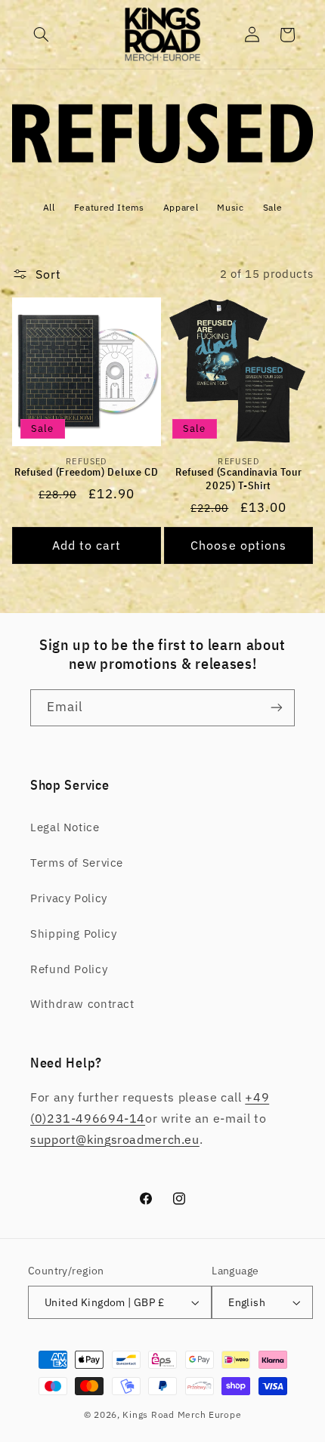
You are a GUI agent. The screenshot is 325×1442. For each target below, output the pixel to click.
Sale (273, 207)
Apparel (180, 207)
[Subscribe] (276, 707)
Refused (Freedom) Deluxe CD (86, 472)
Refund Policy (68, 969)
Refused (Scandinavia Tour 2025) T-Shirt (238, 479)
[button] (41, 34)
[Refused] (163, 158)
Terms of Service (76, 862)
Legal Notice (65, 827)
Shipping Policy (73, 933)
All (49, 207)
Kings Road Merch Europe (181, 1414)
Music (230, 207)
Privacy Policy (68, 898)
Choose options (238, 545)
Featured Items (109, 207)
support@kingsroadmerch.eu (115, 1139)
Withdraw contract (82, 1004)
